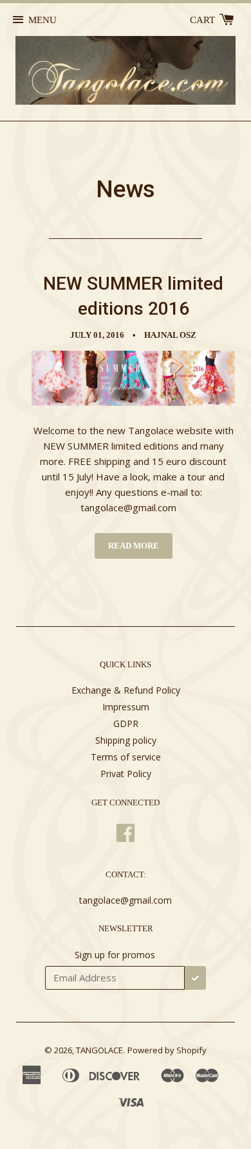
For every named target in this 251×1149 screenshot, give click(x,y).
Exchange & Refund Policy (125, 690)
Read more (133, 545)
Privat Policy (125, 773)
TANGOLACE (99, 1050)
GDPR (125, 723)
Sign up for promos (115, 955)
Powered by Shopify (167, 1050)
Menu (42, 20)
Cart (204, 20)
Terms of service (126, 757)
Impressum (125, 707)
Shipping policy (125, 740)
